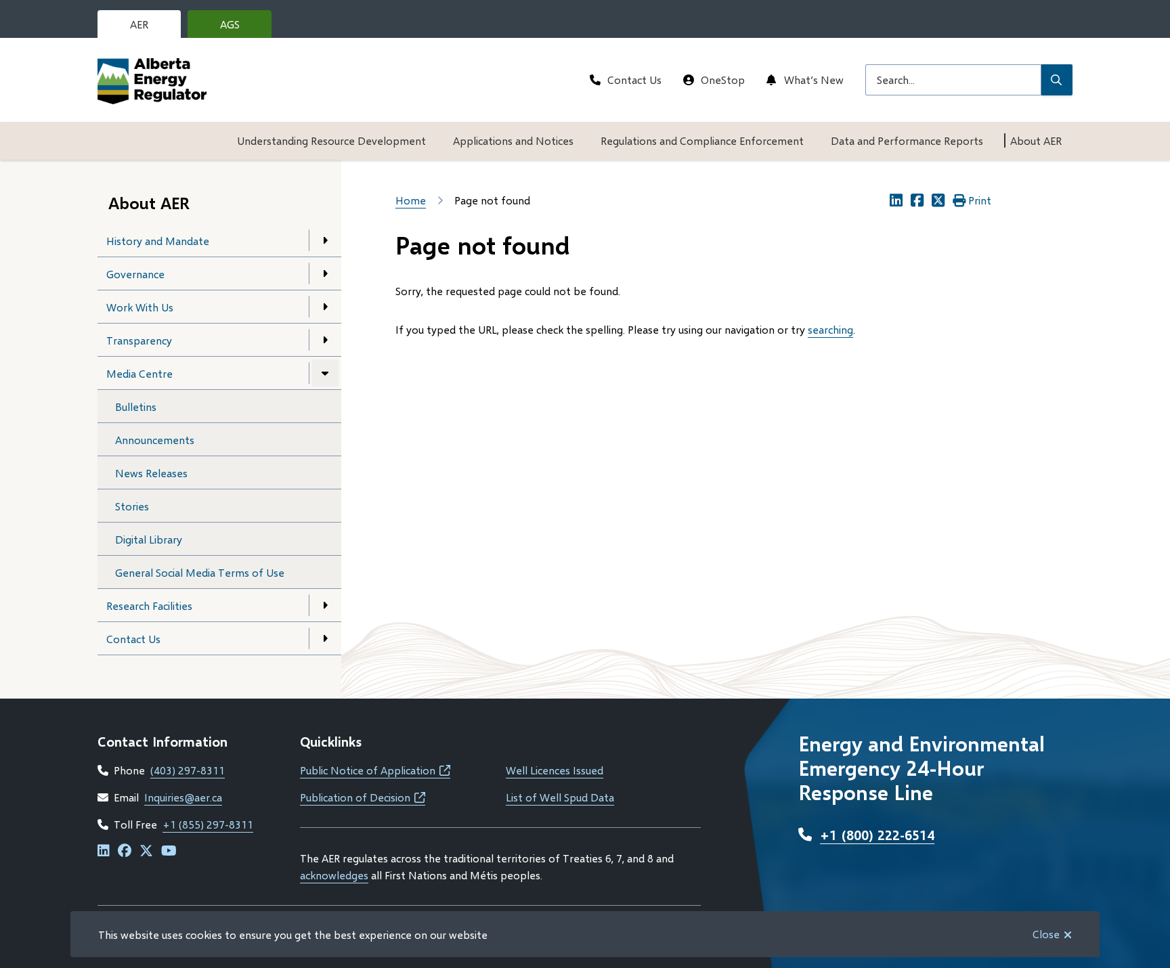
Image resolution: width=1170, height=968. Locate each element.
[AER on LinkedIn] (104, 851)
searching (830, 329)
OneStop (723, 79)
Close (1046, 933)
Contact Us (634, 79)
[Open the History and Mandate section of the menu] (325, 240)
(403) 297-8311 (187, 770)
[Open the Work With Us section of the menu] (325, 306)
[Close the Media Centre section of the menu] (325, 373)
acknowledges (334, 874)
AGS (240, 28)
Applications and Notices (513, 140)
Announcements (154, 439)
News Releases (151, 472)
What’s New (814, 79)
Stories (132, 506)
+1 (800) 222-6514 (877, 835)
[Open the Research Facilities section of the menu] (325, 605)
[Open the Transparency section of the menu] (325, 339)
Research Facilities (149, 605)
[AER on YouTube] (169, 851)
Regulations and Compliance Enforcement (702, 140)
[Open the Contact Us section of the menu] (325, 638)
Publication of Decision (362, 797)
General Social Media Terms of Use (199, 572)
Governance (135, 273)
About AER (1036, 140)
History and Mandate (157, 240)
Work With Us (139, 307)
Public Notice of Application (375, 770)
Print (979, 200)
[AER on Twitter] (146, 851)
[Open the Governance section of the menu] (325, 273)
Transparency (139, 340)
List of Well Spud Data (560, 797)
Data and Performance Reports (907, 140)
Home (410, 200)
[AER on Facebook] (124, 851)
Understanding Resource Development (331, 140)
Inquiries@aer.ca (183, 797)
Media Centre (139, 373)
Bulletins (135, 406)
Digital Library (148, 539)
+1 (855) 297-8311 (207, 824)
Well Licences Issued (554, 770)
